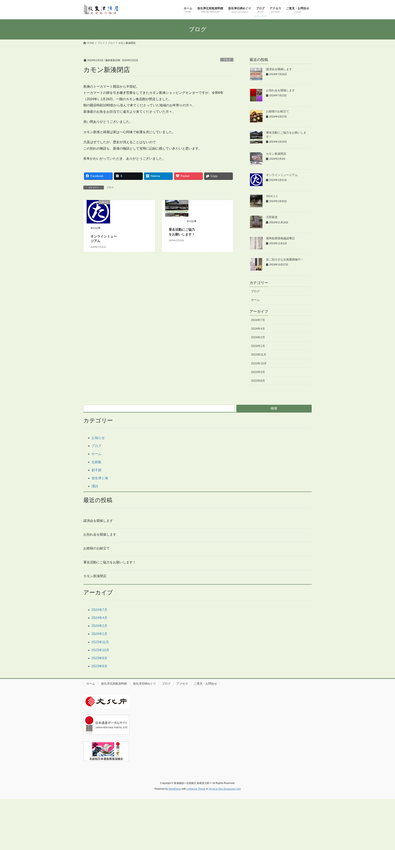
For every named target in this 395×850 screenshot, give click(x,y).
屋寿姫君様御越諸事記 (280, 238)
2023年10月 (259, 363)
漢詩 (95, 486)
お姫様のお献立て (277, 111)
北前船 (96, 462)
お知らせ (98, 438)
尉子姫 (96, 470)
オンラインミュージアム (282, 175)
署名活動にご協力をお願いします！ (109, 562)
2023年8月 (258, 380)
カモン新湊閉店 (276, 153)
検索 (274, 408)
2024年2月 (258, 337)
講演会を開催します (279, 69)
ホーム (255, 299)
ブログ (227, 59)
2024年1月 (258, 346)
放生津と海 (100, 478)
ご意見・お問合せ (205, 683)
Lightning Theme (196, 788)
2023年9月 (258, 372)
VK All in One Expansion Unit (224, 788)
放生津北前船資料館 (114, 683)
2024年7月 (258, 320)
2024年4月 (258, 328)
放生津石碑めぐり (144, 683)
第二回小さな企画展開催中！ (284, 259)
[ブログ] (176, 208)
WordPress (174, 788)
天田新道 (272, 217)
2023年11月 (258, 354)
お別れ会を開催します (280, 90)
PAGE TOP (382, 820)
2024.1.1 (272, 196)
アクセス (182, 683)
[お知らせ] (98, 211)
